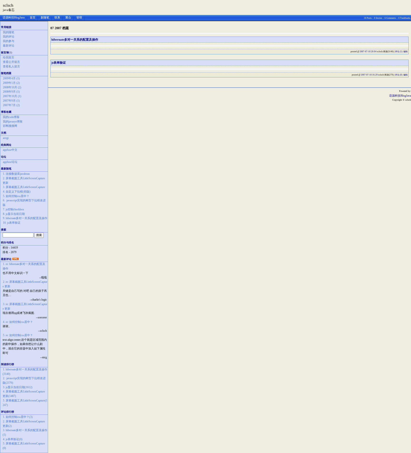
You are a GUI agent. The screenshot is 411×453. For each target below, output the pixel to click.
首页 (32, 17)
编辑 (405, 51)
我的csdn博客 (11, 117)
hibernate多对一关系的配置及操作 (74, 39)
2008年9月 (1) (11, 91)
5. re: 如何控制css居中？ (18, 335)
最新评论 (8, 45)
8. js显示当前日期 (14, 214)
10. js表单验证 (11, 222)
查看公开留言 (11, 62)
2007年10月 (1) (12, 96)
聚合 (68, 17)
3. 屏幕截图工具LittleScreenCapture (24, 187)
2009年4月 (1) (11, 78)
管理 (79, 17)
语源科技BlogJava (13, 17)
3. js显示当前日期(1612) (17, 387)
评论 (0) (398, 75)
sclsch (8, 5)
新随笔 (45, 17)
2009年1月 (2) (11, 83)
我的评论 (8, 36)
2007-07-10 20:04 (368, 51)
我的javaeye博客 (13, 121)
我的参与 (8, 41)
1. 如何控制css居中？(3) (18, 417)
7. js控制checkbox (13, 209)
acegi (6, 138)
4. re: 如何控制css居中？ (18, 322)
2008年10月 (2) (12, 87)
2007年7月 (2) (11, 105)
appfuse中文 (10, 149)
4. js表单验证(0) (12, 439)
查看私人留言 (11, 66)
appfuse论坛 (10, 162)
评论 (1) (398, 51)
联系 (57, 17)
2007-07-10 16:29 (369, 75)
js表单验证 (58, 62)
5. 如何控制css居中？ (16, 196)
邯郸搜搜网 (10, 125)
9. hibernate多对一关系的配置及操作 (25, 218)
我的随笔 (8, 32)
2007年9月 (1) (11, 100)
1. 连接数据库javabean (16, 173)
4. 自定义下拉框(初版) (16, 191)
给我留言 (8, 57)
